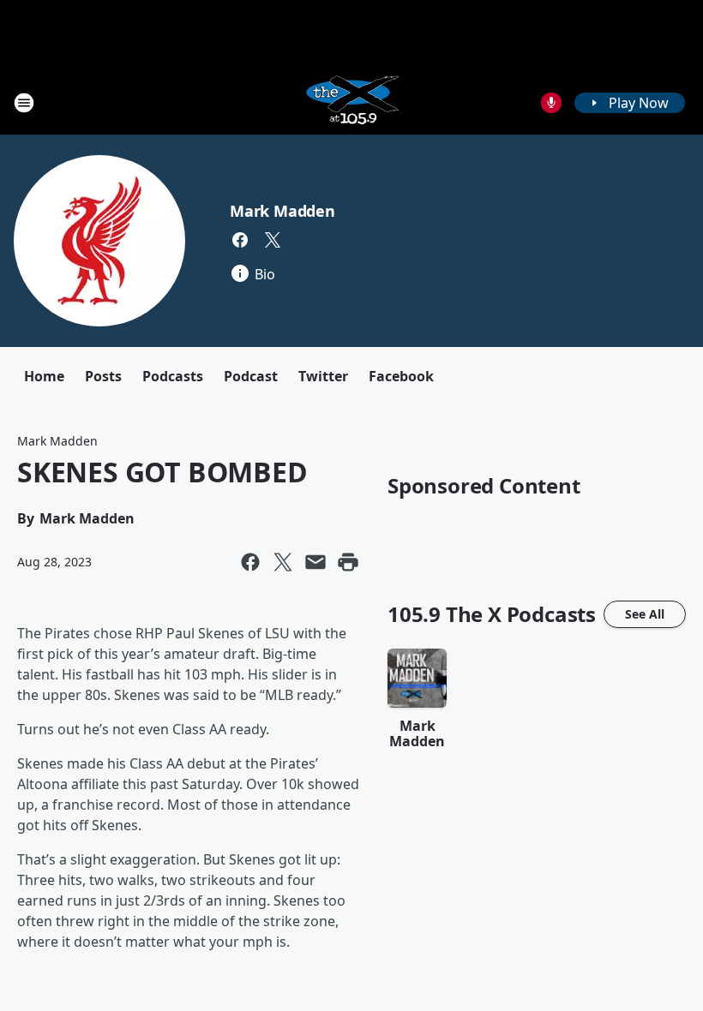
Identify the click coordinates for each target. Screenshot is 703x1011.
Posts (103, 376)
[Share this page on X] (283, 562)
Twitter (323, 376)
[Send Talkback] (551, 103)
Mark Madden (282, 210)
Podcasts (172, 376)
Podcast (251, 376)
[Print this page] (348, 562)
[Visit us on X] (272, 240)
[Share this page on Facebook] (250, 562)
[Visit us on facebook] (240, 240)
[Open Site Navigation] (24, 103)
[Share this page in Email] (315, 562)
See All (644, 614)
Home (44, 376)
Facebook (401, 376)
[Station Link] (351, 102)
